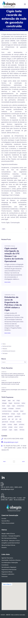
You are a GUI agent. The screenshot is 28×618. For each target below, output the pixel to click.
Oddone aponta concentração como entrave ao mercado (14, 390)
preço (15, 427)
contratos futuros (6, 411)
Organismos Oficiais (7, 572)
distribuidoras (5, 414)
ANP (14, 400)
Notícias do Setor (7, 346)
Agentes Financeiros (7, 558)
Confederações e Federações (10, 562)
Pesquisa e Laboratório (8, 574)
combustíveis (20, 406)
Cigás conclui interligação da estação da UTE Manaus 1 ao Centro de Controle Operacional (14, 255)
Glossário (4, 547)
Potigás (10, 427)
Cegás (8, 406)
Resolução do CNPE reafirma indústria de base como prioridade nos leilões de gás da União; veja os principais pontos (13, 375)
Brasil (3, 406)
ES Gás (18, 414)
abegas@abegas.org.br (10, 442)
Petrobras (21, 424)
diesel (21, 411)
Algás (9, 400)
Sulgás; (16, 429)
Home (4, 344)
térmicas (22, 429)
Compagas (11, 408)
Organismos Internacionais (9, 569)
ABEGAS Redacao (16, 29)
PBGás (15, 424)
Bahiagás (4, 403)
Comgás (4, 408)
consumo (18, 408)
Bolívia (23, 403)
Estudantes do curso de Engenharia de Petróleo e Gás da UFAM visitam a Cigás (13, 303)
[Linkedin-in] (3, 477)
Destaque (5, 353)
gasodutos (17, 416)
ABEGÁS (4, 400)
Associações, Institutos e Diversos (11, 560)
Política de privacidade (8, 523)
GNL (12, 419)
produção (4, 429)
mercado (19, 421)
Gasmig (4, 416)
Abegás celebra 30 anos (8, 533)
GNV (16, 419)
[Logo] (9, 4)
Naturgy (10, 424)
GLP (9, 419)
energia (13, 414)
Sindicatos (4, 576)
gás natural (5, 421)
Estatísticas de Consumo (9, 351)
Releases (5, 348)
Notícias (23, 29)
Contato (4, 518)
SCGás (10, 429)
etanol (24, 414)
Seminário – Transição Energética (11, 536)
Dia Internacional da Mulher (9, 538)
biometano (17, 403)
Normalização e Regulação (9, 567)
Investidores (5, 565)
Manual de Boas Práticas (8, 545)
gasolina (4, 419)
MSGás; (4, 424)
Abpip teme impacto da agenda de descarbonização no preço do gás (10, 383)
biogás (10, 403)
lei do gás (12, 421)
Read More (7, 282)
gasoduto (10, 416)
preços (21, 427)
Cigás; (3, 229)
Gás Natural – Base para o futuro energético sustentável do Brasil (11, 542)
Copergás (16, 411)
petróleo (4, 427)
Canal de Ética (6, 521)
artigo (18, 400)
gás (20, 419)
